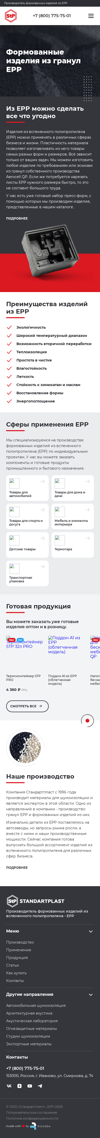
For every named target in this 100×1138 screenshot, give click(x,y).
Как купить (16, 973)
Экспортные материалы (29, 1044)
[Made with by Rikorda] (28, 1126)
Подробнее (17, 218)
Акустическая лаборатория (32, 1021)
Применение (18, 950)
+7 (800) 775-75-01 (52, 15)
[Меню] (91, 16)
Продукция (17, 958)
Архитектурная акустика (29, 1013)
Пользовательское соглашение (31, 1112)
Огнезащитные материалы (31, 1029)
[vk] (9, 1086)
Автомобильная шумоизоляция (36, 1005)
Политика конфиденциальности (32, 1118)
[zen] (19, 1086)
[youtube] (30, 1086)
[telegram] (40, 1086)
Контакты (15, 981)
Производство (20, 942)
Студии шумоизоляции (28, 1036)
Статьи (12, 965)
